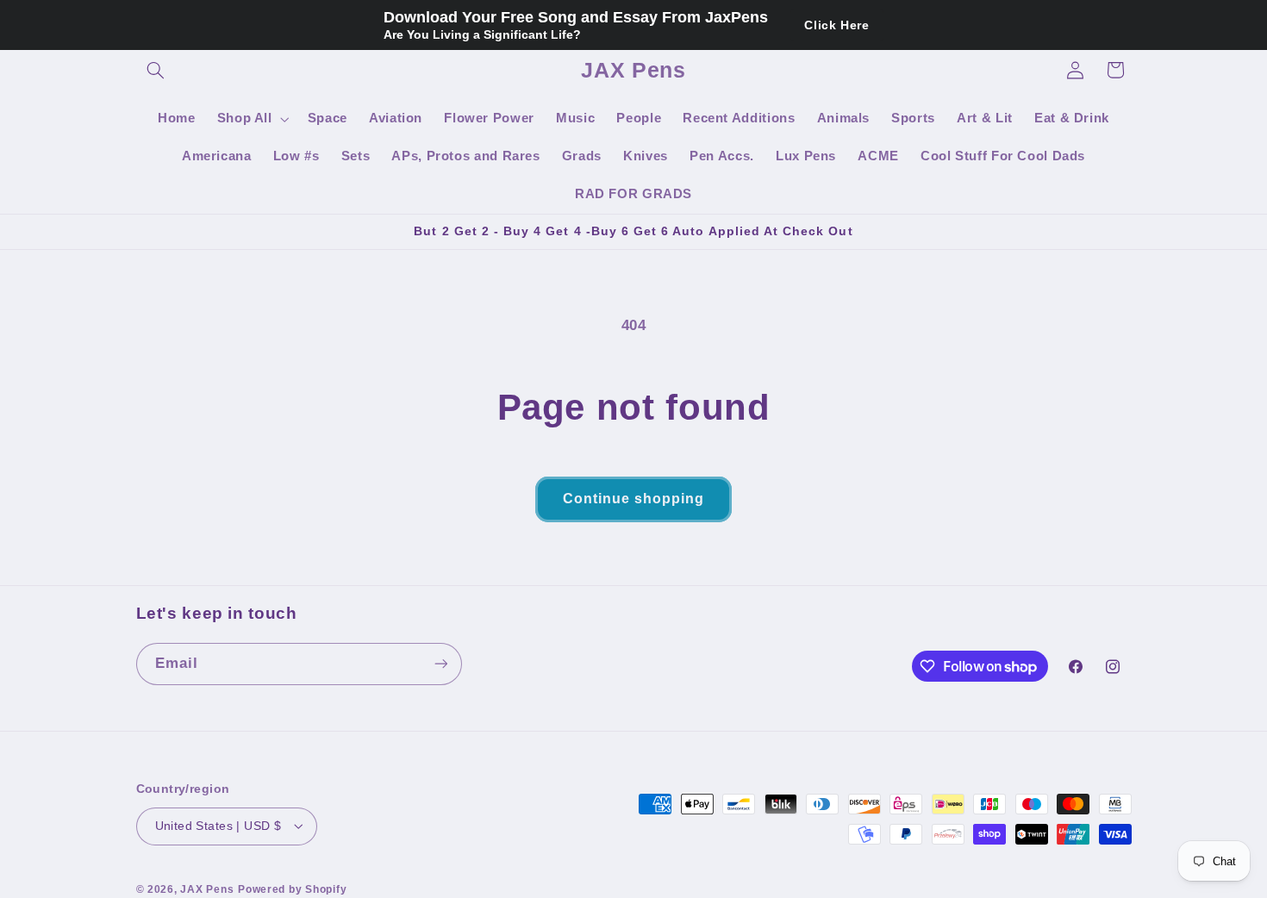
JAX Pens (207, 888)
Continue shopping (634, 498)
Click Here (836, 25)
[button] (156, 70)
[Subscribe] (440, 664)
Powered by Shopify (292, 888)
